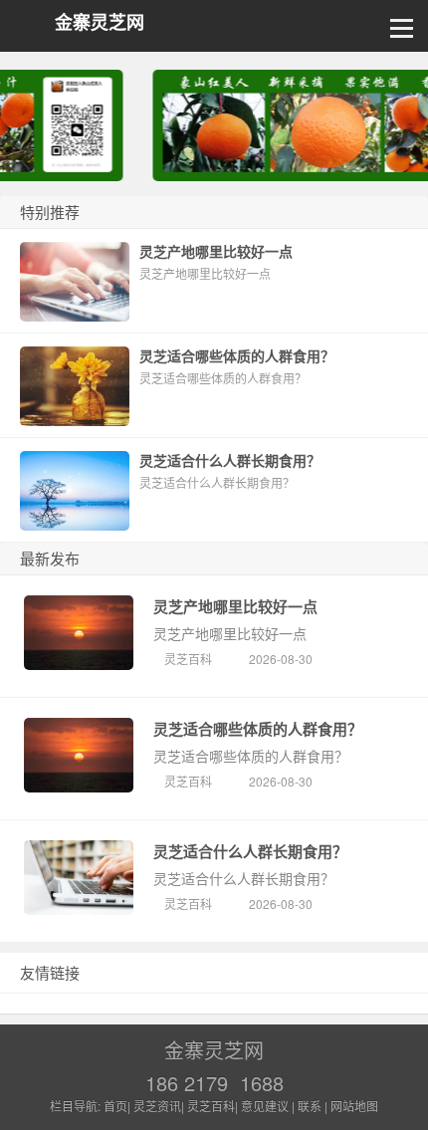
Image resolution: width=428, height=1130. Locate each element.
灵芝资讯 (157, 1105)
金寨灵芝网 (99, 22)
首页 (115, 1105)
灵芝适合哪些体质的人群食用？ (257, 729)
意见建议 (265, 1105)
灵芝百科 (188, 658)
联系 (309, 1105)
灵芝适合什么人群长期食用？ (250, 851)
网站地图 (354, 1105)
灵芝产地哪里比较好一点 (235, 606)
